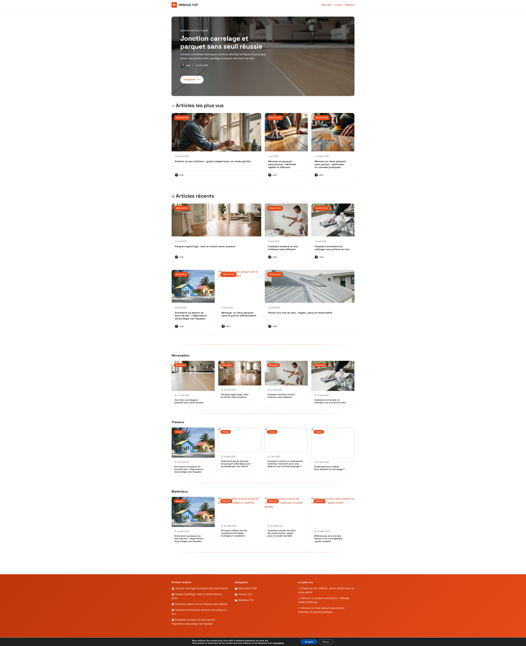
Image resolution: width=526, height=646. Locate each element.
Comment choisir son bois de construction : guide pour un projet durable (282, 533)
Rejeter (326, 642)
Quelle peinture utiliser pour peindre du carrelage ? (329, 468)
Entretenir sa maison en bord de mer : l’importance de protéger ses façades (191, 315)
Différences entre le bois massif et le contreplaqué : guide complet (328, 538)
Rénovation (326, 5)
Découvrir (189, 79)
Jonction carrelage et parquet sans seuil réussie (188, 401)
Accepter (309, 642)
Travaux (338, 5)
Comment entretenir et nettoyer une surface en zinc (332, 248)
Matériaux (350, 5)
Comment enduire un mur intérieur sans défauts (283, 248)
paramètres (278, 643)
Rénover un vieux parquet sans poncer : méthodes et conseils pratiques (330, 164)
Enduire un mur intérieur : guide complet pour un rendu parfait (213, 161)
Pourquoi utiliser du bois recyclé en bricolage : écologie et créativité (234, 533)
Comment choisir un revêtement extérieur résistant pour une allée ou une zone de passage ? (285, 464)
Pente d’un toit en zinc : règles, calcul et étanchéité (300, 312)
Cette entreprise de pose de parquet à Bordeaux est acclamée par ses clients (235, 464)
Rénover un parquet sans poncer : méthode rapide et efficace (282, 164)
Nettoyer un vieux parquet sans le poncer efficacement (238, 314)
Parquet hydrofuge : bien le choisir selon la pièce (205, 246)
